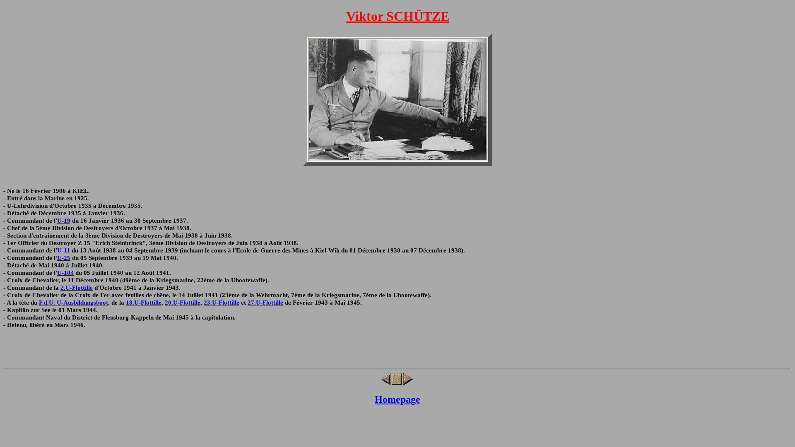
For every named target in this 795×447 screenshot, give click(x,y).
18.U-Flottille (143, 302)
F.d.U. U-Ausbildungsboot (73, 302)
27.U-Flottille (265, 302)
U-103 (65, 272)
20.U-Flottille (182, 302)
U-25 (63, 257)
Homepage (397, 399)
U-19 (63, 220)
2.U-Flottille (76, 287)
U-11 (63, 250)
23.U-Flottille (221, 302)
